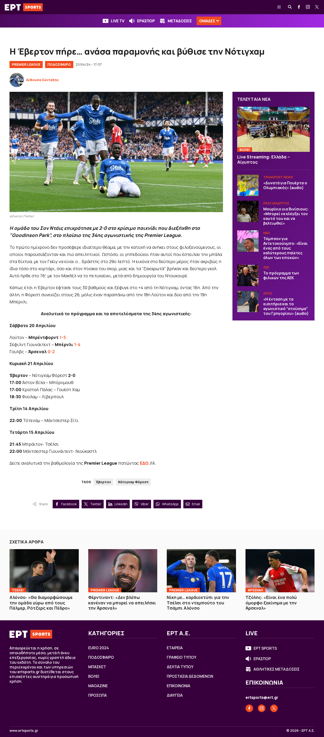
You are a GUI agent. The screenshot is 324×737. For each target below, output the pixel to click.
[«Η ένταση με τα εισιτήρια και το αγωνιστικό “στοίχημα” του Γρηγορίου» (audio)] (248, 301)
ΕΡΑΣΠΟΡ (146, 20)
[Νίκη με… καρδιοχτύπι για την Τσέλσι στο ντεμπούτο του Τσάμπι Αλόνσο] (201, 570)
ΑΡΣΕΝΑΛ (255, 590)
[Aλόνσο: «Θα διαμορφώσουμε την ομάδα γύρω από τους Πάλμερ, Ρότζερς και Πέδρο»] (44, 570)
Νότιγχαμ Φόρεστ (133, 482)
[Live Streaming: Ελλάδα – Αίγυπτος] (273, 129)
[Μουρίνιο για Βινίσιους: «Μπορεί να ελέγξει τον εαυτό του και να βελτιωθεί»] (248, 211)
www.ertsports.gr (23, 730)
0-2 (51, 351)
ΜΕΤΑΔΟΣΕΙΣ (180, 20)
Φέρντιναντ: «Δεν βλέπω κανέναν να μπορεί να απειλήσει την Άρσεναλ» (122, 602)
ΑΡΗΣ (267, 293)
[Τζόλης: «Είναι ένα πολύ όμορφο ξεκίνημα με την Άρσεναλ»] (280, 570)
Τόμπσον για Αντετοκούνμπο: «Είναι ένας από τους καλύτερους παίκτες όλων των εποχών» (285, 248)
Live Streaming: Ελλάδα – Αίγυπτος (263, 159)
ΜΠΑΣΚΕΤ (97, 666)
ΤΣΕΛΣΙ (17, 590)
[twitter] (317, 7)
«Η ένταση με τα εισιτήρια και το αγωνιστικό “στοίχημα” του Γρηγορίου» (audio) (286, 306)
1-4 (77, 344)
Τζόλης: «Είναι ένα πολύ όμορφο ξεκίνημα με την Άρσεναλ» (271, 602)
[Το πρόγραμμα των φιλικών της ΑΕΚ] (248, 275)
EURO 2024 (98, 647)
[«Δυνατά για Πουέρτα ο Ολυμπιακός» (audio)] (248, 185)
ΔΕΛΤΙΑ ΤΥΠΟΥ (180, 666)
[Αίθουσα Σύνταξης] (16, 80)
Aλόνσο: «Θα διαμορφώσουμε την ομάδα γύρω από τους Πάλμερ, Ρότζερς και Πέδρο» (41, 602)
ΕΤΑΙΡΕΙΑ (175, 647)
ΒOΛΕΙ (245, 149)
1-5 (63, 337)
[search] (290, 7)
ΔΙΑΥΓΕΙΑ (175, 695)
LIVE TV (117, 20)
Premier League (26, 64)
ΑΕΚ (266, 267)
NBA (266, 233)
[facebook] (299, 7)
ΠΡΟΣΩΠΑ (97, 695)
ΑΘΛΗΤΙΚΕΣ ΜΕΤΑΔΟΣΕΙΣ (277, 669)
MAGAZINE (98, 685)
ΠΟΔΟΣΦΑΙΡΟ (59, 64)
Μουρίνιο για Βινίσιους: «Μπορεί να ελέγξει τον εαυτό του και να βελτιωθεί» (286, 216)
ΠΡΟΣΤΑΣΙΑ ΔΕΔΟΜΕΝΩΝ (190, 676)
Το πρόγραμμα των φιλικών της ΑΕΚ (281, 275)
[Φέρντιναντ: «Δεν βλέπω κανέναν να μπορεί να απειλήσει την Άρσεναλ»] (122, 570)
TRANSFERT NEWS (278, 177)
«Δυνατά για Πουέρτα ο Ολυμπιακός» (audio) (285, 185)
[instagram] (308, 7)
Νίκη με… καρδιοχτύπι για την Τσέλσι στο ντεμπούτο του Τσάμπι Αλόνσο (198, 602)
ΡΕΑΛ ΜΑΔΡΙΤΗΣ (276, 203)
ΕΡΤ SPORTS (265, 648)
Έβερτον (103, 482)
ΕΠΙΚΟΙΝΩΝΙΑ (178, 685)
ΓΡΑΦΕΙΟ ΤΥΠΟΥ (181, 657)
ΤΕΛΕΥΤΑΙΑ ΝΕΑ (254, 99)
